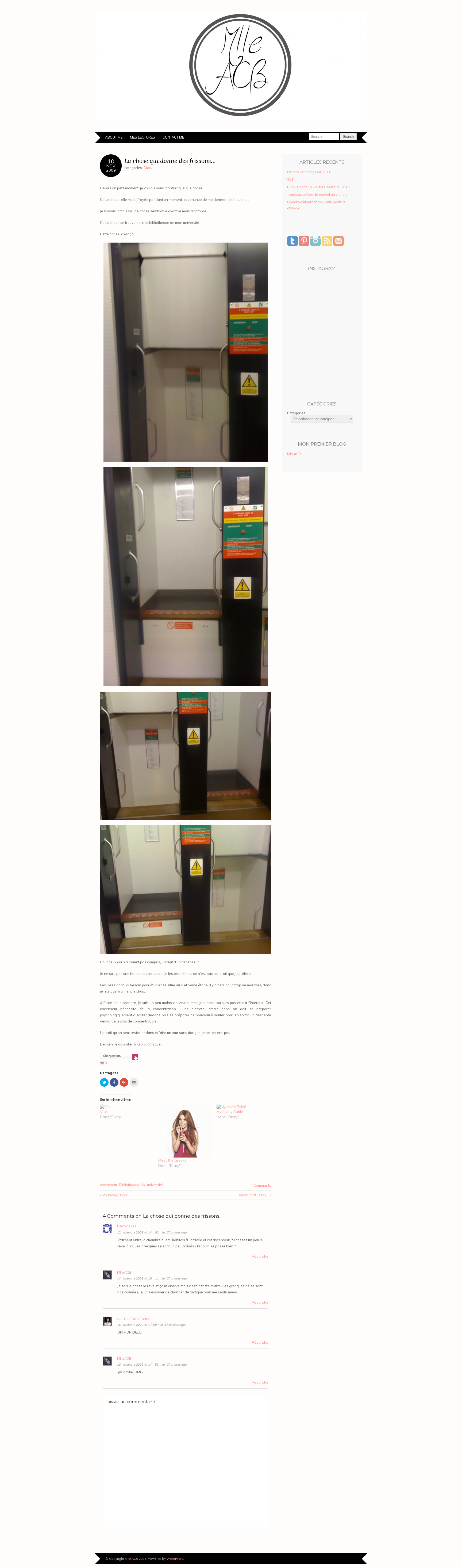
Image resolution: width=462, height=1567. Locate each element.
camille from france (134, 1319)
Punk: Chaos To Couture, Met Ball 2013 (318, 187)
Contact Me (173, 137)
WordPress (175, 1559)
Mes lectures (142, 137)
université (155, 1185)
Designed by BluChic (349, 1558)
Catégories (296, 413)
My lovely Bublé (230, 1111)
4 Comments (261, 1185)
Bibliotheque (129, 1185)
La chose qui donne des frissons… (170, 160)
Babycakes (126, 1226)
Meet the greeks (172, 1160)
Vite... (104, 1111)
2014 (291, 179)
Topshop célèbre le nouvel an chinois (317, 194)
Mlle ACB (131, 1559)
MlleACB (124, 1272)
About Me (113, 137)
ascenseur (108, 1185)
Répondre (260, 1256)
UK (143, 1185)
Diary (148, 168)
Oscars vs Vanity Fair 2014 (309, 172)
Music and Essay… (254, 1195)
